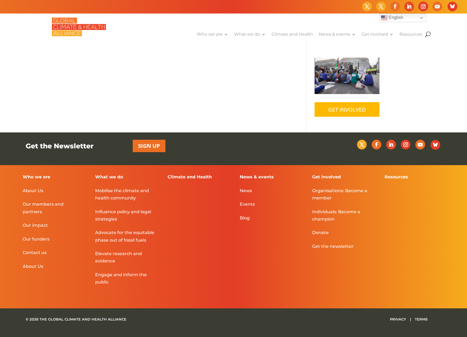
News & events (334, 34)
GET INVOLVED (347, 109)
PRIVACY (398, 319)
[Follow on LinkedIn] (409, 6)
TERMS (421, 319)
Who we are (210, 34)
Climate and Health (292, 34)
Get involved (375, 34)
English (395, 17)
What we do (247, 34)
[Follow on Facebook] (395, 6)
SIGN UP (149, 145)
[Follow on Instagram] (423, 6)
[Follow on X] (367, 6)
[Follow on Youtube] (437, 6)
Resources (410, 34)
